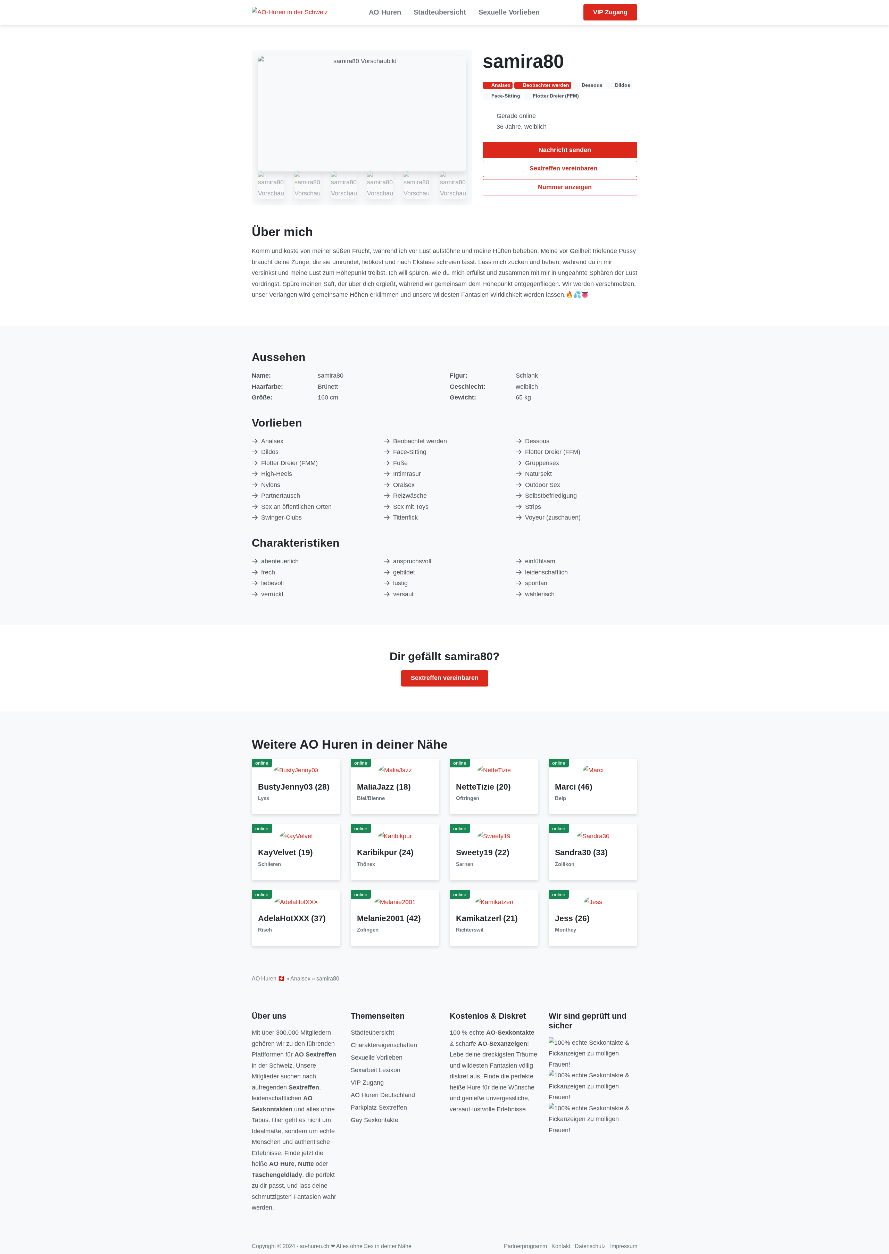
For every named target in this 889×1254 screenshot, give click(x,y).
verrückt (272, 594)
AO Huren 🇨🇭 (268, 979)
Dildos (270, 451)
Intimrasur (407, 473)
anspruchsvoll (412, 561)
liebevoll (272, 583)
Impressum (623, 1246)
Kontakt (560, 1246)
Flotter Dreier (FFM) (552, 451)
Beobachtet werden (420, 441)
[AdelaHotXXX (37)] (296, 901)
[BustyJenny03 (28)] (296, 770)
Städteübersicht (440, 12)
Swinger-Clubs (281, 517)
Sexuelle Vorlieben (509, 12)
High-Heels (276, 473)
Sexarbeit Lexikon (375, 1070)
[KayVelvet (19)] (296, 835)
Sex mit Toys (411, 506)
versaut (403, 594)
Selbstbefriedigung (551, 495)
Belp (560, 798)
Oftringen (467, 798)
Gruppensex (542, 463)
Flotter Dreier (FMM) (289, 463)
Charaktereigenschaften (384, 1045)
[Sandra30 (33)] (593, 835)
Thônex (366, 864)
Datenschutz (590, 1246)
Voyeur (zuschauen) (553, 517)
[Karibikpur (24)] (395, 835)
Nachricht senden (564, 149)
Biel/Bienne (371, 798)
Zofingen (368, 930)
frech (268, 572)
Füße (400, 463)
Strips (533, 506)
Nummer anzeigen (564, 187)
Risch (265, 930)
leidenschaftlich (546, 572)
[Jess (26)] (593, 901)
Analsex (272, 441)
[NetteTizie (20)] (494, 770)
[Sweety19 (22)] (493, 835)
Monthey (565, 930)
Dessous (537, 441)
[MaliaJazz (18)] (395, 770)
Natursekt (538, 473)
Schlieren (269, 864)
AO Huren (385, 12)
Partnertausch (280, 495)
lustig (400, 583)
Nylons (270, 484)
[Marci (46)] (593, 770)
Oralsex (404, 484)
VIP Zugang (610, 12)
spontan (536, 583)
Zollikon (564, 864)
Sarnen (464, 864)
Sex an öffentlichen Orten (296, 506)
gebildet (404, 572)
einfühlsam (540, 561)
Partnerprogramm (525, 1246)
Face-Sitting (409, 451)
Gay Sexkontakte (374, 1120)
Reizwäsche (410, 495)
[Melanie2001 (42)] (395, 901)
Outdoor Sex (542, 484)
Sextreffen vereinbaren (562, 168)
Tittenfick (405, 517)
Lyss (263, 798)
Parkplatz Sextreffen (379, 1107)
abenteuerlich (280, 561)
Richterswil (469, 930)
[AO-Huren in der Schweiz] (290, 12)
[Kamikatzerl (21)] (494, 901)
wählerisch (540, 594)
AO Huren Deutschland (383, 1095)
